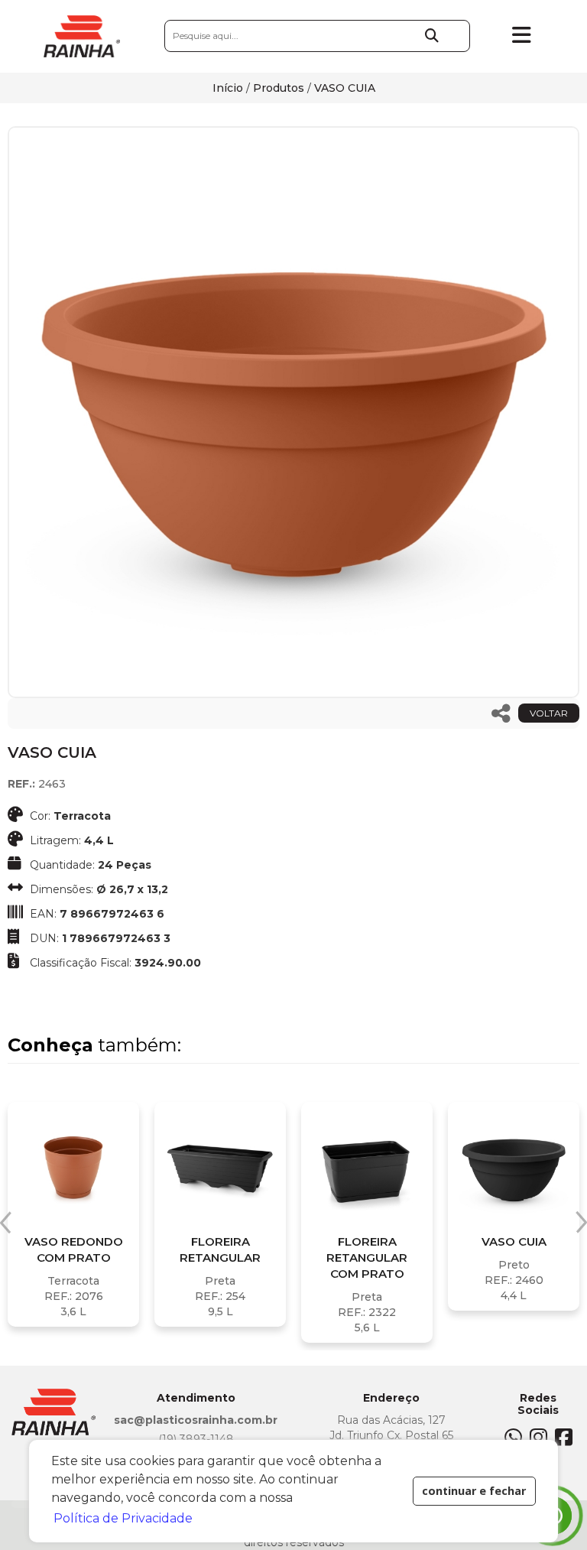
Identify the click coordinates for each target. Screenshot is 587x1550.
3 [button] (316, 1362)
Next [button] (581, 1222)
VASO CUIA (344, 88)
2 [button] (293, 1362)
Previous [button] (5, 1222)
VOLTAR (549, 713)
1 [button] (270, 1362)
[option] (293, 412)
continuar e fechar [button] (474, 1490)
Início (227, 88)
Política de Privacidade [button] (123, 1518)
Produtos (278, 88)
